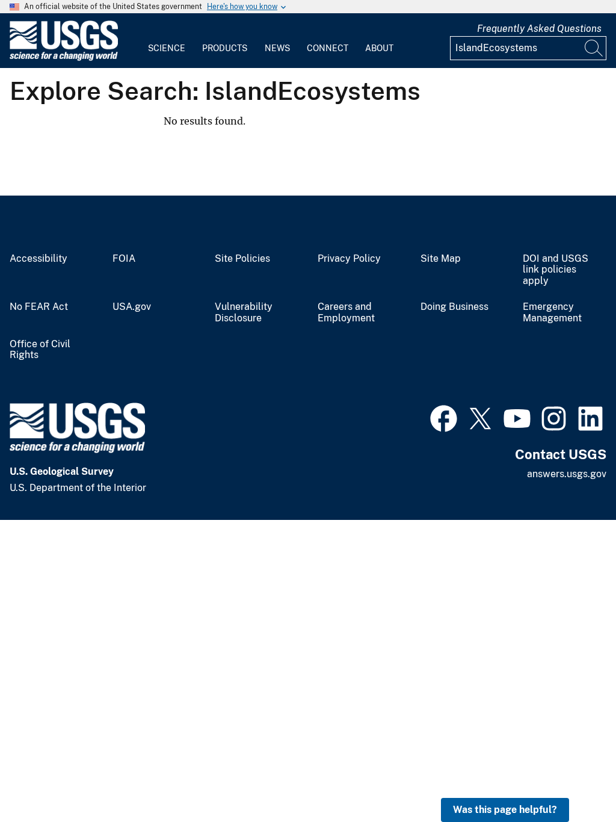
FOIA (123, 258)
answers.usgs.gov (566, 474)
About (379, 48)
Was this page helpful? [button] (505, 809)
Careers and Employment (346, 312)
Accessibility (38, 258)
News (277, 48)
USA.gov (131, 306)
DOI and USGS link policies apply (555, 270)
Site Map (440, 258)
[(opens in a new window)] (444, 417)
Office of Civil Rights (40, 350)
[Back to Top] (572, 778)
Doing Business (454, 306)
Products (224, 48)
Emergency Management (552, 312)
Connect (327, 48)
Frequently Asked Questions (539, 28)
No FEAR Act (39, 306)
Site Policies (242, 258)
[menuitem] (167, 40)
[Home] (64, 58)
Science (166, 48)
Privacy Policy (349, 258)
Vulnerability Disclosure (244, 312)
